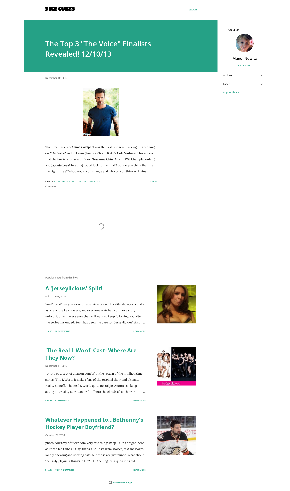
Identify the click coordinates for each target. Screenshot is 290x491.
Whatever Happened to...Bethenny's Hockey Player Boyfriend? (94, 423)
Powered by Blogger (122, 482)
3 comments (62, 400)
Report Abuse (231, 92)
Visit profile (245, 65)
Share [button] (153, 181)
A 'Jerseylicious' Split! (73, 288)
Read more (139, 331)
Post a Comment (64, 469)
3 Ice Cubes (60, 10)
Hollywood (75, 181)
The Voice (94, 181)
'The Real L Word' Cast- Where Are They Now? (91, 354)
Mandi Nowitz (244, 58)
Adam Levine (61, 181)
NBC (86, 181)
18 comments (62, 331)
